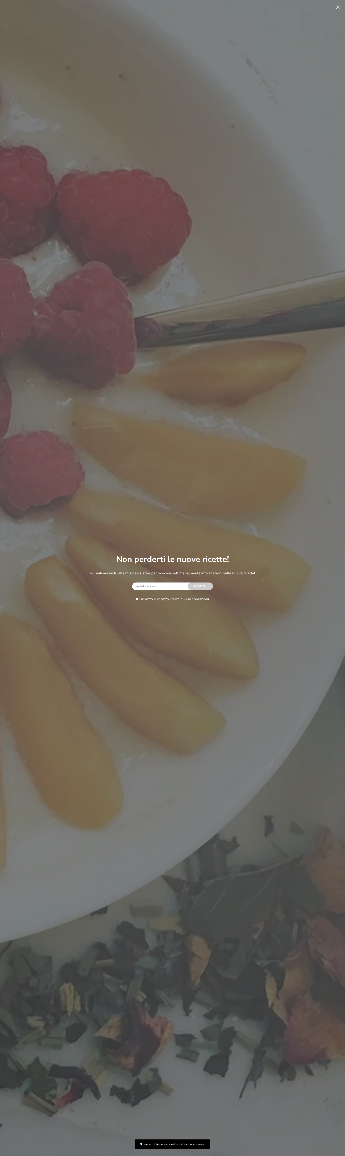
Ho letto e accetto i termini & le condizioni (174, 599)
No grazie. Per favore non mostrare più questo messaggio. (172, 1144)
